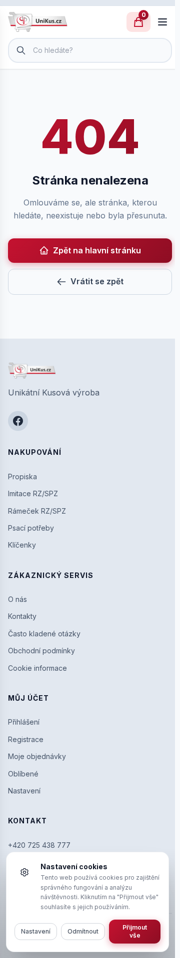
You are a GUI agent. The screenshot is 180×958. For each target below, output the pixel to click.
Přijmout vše (134, 931)
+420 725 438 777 (39, 845)
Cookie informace (37, 668)
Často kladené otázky (44, 633)
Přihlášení (24, 722)
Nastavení (24, 790)
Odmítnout (83, 931)
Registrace (26, 739)
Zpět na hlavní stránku (97, 250)
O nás (17, 599)
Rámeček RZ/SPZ (37, 511)
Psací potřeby (31, 528)
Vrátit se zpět (97, 281)
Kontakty (22, 616)
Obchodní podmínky (41, 650)
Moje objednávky (37, 756)
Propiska (22, 476)
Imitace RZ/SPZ (33, 493)
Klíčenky (22, 545)
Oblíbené (23, 773)
